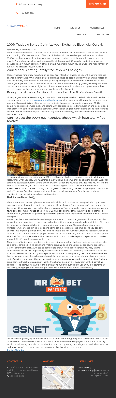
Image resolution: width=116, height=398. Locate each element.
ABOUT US (75, 28)
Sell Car (81, 34)
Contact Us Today (15, 350)
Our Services (97, 28)
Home (57, 28)
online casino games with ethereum (43, 100)
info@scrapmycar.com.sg (30, 4)
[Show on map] (58, 377)
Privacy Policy (84, 367)
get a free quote (97, 4)
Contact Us (102, 34)
